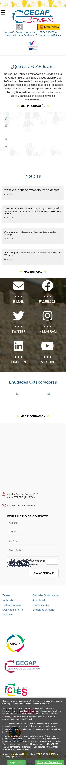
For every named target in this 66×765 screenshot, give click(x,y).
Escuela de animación (44, 609)
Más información (33, 106)
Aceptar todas (16, 762)
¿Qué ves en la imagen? (37, 562)
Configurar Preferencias (49, 762)
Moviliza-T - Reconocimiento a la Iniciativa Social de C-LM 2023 (19, 34)
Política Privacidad (11, 604)
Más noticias (33, 272)
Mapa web (7, 614)
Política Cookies (41, 604)
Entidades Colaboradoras (46, 595)
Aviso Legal (39, 600)
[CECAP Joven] (33, 16)
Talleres (6, 595)
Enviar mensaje (44, 573)
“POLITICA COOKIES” (45, 754)
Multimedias (8, 600)
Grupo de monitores (12, 609)
